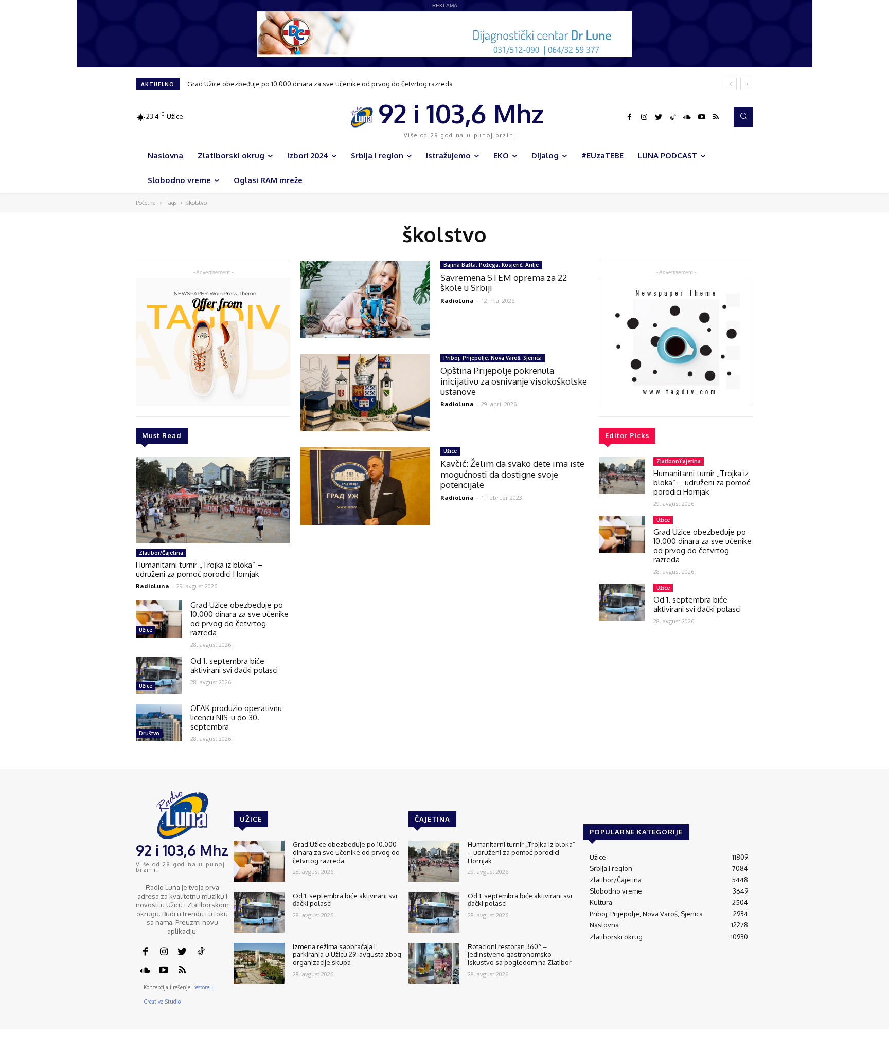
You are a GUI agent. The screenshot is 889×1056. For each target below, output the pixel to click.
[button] (743, 116)
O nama (561, 1049)
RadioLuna (152, 586)
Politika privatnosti (683, 1049)
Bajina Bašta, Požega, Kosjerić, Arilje (491, 264)
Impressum (630, 1049)
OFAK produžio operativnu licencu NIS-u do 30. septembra (236, 717)
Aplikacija (734, 1049)
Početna (146, 202)
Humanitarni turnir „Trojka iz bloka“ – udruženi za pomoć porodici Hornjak (199, 569)
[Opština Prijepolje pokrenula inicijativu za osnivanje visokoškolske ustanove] (365, 392)
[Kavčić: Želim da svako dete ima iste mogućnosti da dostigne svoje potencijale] (365, 485)
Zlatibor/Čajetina (161, 552)
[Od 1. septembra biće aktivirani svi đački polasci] (159, 675)
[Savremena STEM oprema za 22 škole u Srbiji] (365, 299)
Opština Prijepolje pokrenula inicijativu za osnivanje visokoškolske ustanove (513, 381)
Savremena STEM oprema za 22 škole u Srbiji (503, 282)
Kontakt (593, 1049)
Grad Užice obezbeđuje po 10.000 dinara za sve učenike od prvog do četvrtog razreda (320, 84)
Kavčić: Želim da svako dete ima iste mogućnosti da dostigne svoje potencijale (512, 474)
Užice (145, 629)
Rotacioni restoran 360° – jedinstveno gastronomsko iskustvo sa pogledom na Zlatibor (520, 954)
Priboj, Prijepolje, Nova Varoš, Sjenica (492, 357)
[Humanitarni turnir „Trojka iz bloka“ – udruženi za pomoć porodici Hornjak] (213, 500)
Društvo (149, 733)
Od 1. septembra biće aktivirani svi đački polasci (234, 665)
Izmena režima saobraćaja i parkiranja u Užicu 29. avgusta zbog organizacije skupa (347, 954)
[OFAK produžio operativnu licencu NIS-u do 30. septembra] (159, 722)
